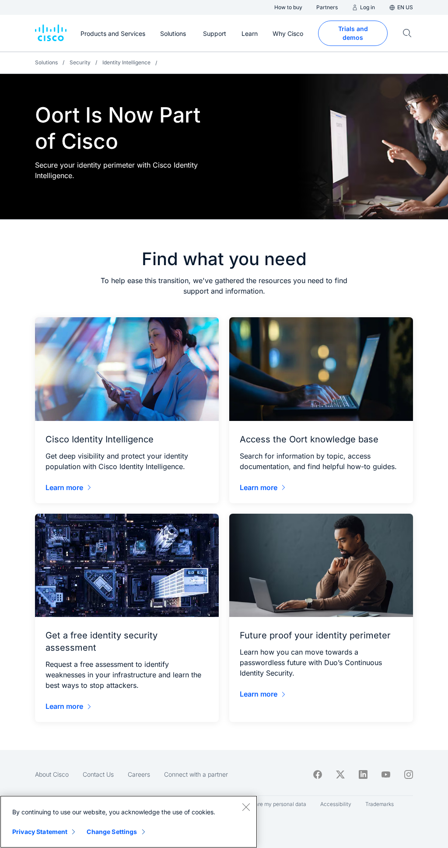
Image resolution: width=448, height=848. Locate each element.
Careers (139, 774)
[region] (128, 821)
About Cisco (52, 774)
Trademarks (379, 804)
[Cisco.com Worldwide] (50, 33)
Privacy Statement (39, 831)
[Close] (246, 806)
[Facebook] (317, 774)
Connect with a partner (196, 774)
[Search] (407, 33)
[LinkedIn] (363, 774)
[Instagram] (408, 774)
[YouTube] (386, 774)
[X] (340, 774)
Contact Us (98, 774)
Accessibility (335, 804)
